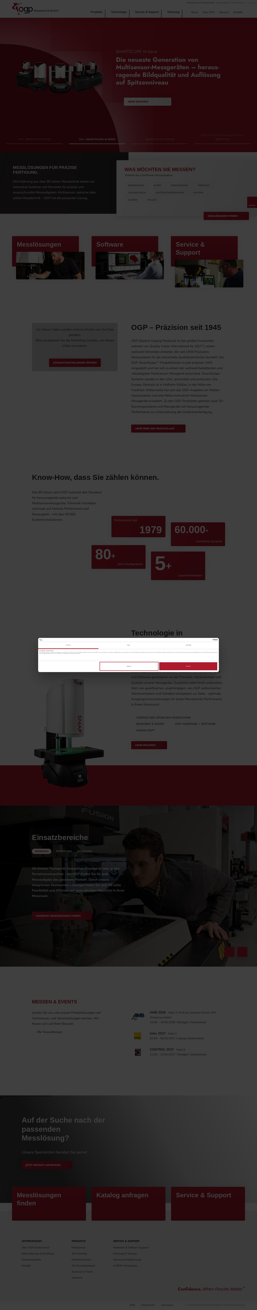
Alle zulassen (188, 666)
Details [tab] (128, 645)
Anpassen (128, 666)
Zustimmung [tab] (68, 645)
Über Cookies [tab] (188, 645)
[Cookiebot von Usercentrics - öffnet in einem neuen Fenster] (200, 640)
